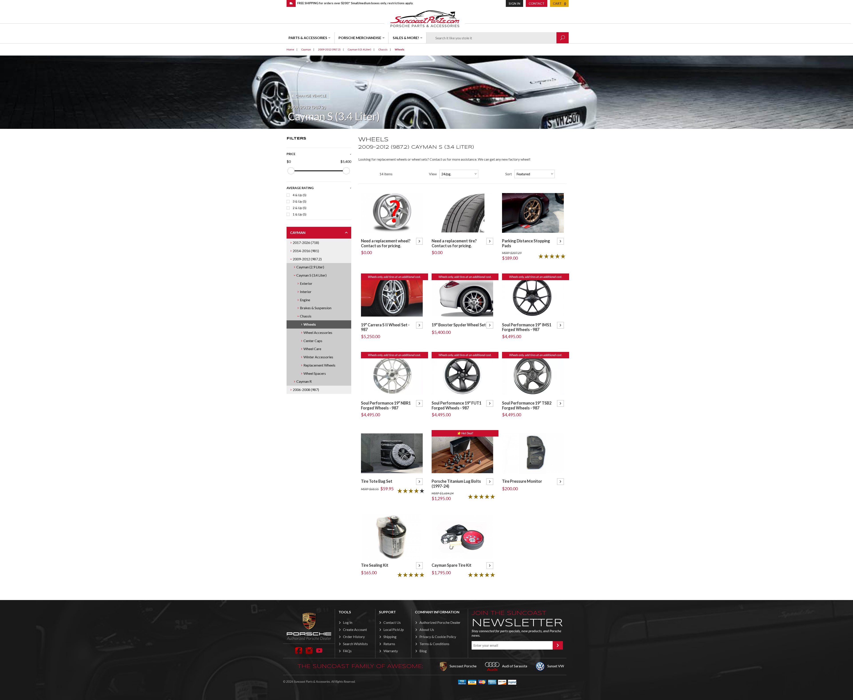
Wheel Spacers (314, 373)
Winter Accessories (318, 357)
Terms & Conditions (434, 644)
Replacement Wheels (319, 365)
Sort (508, 174)
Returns (389, 644)
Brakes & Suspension (315, 308)
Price (291, 154)
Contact (536, 3)
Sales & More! (406, 38)
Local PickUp (393, 629)
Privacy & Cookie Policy (437, 636)
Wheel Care (312, 349)
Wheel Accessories (317, 332)
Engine (305, 300)
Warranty (390, 651)
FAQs (347, 651)
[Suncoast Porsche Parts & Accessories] (424, 18)
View (433, 174)
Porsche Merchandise (360, 38)
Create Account (355, 629)
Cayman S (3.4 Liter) (311, 275)
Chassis (305, 316)
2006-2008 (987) (306, 389)
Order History (354, 636)
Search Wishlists (355, 644)
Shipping (390, 636)
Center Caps (312, 341)
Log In (347, 622)
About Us (426, 629)
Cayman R (304, 381)
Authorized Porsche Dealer (439, 622)
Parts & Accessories (308, 38)
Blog (423, 651)
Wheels (309, 324)
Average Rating (300, 188)
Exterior (306, 283)
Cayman (297, 232)
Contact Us (392, 622)
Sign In (514, 3)
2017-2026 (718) (306, 242)
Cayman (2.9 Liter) (310, 267)
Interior (305, 291)
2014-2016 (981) (306, 251)
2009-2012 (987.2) (307, 259)
